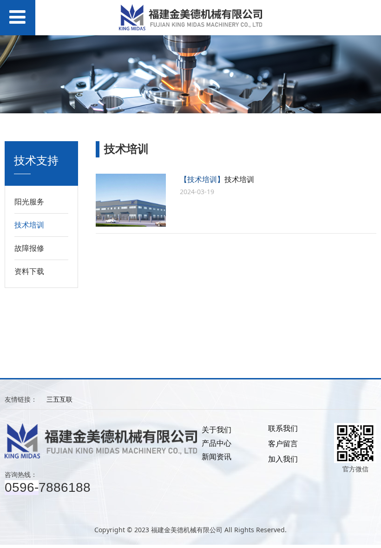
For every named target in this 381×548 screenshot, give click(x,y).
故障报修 (29, 248)
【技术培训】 (202, 179)
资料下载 (29, 271)
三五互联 (59, 399)
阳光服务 (29, 201)
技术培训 (29, 225)
